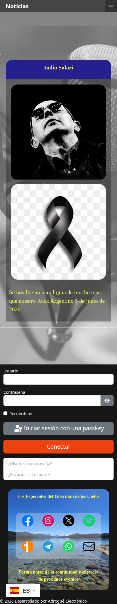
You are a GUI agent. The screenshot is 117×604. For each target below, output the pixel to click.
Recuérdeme (21, 413)
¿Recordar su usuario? (29, 474)
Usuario (10, 371)
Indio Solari (58, 67)
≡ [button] (111, 5)
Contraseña (14, 392)
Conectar (58, 446)
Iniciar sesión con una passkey (63, 428)
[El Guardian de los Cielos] (28, 520)
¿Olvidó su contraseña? (30, 463)
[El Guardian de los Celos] (89, 520)
